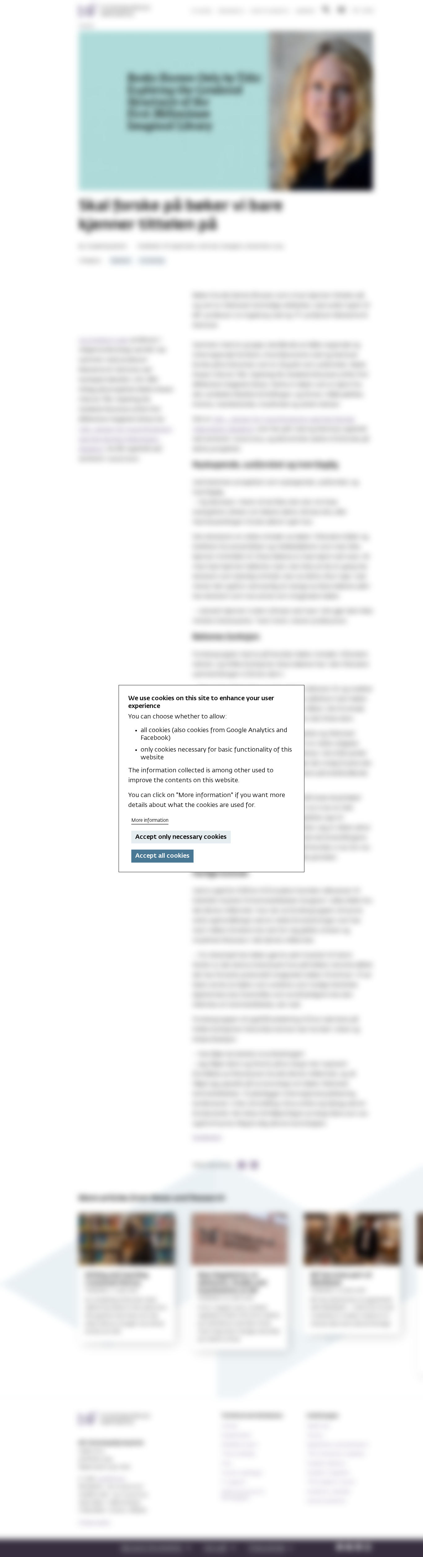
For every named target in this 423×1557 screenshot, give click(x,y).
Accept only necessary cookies (181, 837)
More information (149, 820)
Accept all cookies (162, 856)
